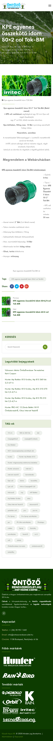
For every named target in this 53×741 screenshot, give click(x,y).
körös (22, 481)
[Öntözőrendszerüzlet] (14, 5)
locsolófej (34, 481)
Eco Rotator (12, 445)
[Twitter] (17, 286)
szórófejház (12, 534)
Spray (21, 528)
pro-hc (35, 510)
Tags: (4, 279)
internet (28, 469)
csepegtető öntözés (31, 439)
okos (28, 498)
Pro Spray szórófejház (29, 516)
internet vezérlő (13, 475)
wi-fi (36, 534)
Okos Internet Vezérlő (15, 504)
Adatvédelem (7, 737)
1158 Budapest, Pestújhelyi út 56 (24, 639)
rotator (10, 528)
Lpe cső (10, 486)
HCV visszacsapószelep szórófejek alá (21, 451)
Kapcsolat (19, 737)
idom (19, 47)
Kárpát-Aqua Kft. (9, 734)
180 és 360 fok (24, 433)
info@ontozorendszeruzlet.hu (20, 634)
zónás (19, 540)
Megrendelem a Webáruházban (26, 160)
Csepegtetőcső (13, 439)
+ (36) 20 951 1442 (18, 630)
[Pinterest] (22, 286)
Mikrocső (11, 492)
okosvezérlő (34, 504)
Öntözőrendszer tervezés (16, 546)
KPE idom (27, 47)
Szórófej (33, 528)
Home (4, 47)
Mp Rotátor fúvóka (14, 498)
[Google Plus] (27, 286)
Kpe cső (10, 481)
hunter (10, 457)
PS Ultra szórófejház (24, 522)
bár (38, 433)
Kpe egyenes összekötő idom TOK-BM (16, 50)
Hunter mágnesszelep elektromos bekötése (22, 463)
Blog (11, 47)
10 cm (10, 433)
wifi (9, 540)
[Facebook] (12, 286)
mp (22, 492)
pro (25, 510)
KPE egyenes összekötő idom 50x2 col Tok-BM (27, 279)
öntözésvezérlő (37, 546)
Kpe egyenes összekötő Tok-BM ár (26, 271)
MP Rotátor (33, 492)
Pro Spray (11, 516)
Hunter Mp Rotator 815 (27, 457)
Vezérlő (25, 534)
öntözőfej (11, 552)
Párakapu (41, 522)
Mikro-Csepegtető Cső (27, 486)
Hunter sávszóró (13, 469)
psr (9, 522)
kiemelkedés (29, 475)
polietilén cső (12, 510)
